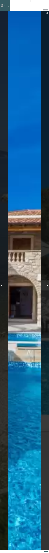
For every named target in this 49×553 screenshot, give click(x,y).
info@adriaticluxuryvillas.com (21, 2)
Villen (11, 5)
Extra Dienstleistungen (34, 5)
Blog (46, 5)
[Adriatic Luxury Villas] (5, 5)
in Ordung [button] (46, 551)
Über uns (42, 5)
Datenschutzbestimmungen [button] (7, 551)
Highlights (17, 5)
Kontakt (45, 9)
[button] (47, 285)
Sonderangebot (24, 5)
